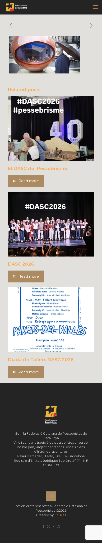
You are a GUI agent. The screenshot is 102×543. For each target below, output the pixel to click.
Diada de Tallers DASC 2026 (41, 359)
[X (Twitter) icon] (48, 526)
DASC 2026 (21, 264)
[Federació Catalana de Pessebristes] (16, 7)
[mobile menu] (96, 7)
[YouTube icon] (53, 526)
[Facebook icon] (43, 526)
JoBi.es (60, 515)
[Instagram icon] (58, 526)
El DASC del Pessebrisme (37, 168)
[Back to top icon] (51, 496)
